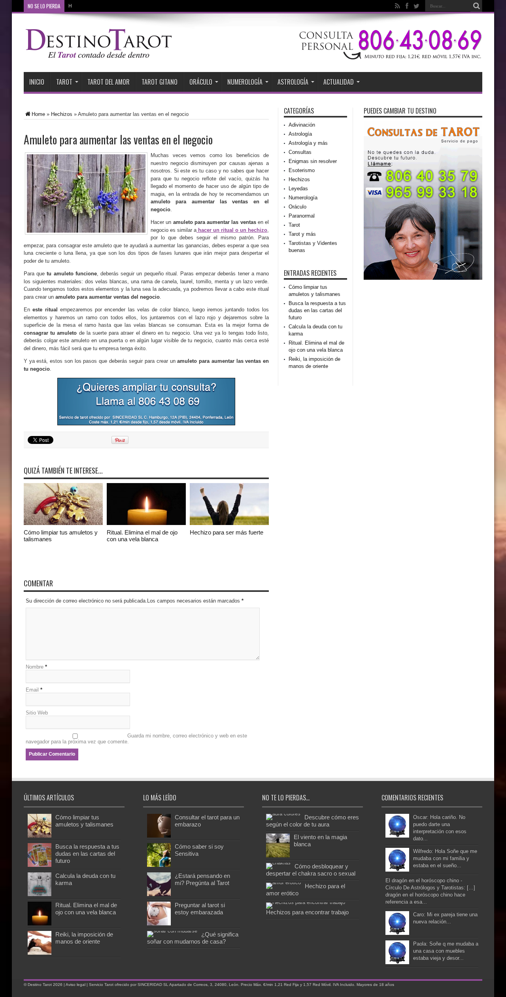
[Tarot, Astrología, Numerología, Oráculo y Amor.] (99, 56)
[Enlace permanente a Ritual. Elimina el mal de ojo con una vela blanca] (146, 523)
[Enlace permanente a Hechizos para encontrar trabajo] (305, 902)
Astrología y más (308, 143)
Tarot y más (302, 234)
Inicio (36, 82)
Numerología (244, 82)
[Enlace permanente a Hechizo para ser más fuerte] (229, 523)
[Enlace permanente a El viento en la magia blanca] (278, 856)
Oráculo (200, 82)
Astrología (293, 82)
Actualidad (338, 82)
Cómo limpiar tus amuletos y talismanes (84, 821)
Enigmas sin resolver (313, 161)
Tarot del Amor (108, 82)
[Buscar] (476, 6)
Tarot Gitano (159, 82)
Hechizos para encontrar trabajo (307, 912)
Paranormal (302, 216)
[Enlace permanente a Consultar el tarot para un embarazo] (159, 836)
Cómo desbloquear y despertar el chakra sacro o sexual (310, 870)
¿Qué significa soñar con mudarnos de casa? (192, 938)
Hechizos (61, 114)
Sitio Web (37, 713)
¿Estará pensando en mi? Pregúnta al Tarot (202, 879)
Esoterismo (302, 170)
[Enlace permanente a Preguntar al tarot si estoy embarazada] (159, 924)
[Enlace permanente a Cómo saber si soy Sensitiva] (159, 865)
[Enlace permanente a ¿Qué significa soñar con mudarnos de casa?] (172, 931)
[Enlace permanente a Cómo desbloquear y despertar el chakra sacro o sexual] (278, 863)
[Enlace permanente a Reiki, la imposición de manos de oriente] (39, 953)
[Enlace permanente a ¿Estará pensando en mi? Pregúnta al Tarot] (159, 894)
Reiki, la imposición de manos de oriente (84, 938)
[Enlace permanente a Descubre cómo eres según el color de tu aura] (283, 814)
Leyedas (298, 188)
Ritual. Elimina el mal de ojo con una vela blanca (142, 535)
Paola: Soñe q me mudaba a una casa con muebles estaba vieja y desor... (445, 951)
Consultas (300, 152)
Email (32, 690)
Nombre (34, 667)
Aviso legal (75, 984)
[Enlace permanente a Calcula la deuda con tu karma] (39, 894)
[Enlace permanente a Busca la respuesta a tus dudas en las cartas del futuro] (39, 865)
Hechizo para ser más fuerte (226, 532)
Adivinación (302, 125)
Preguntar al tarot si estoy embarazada (200, 908)
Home (38, 114)
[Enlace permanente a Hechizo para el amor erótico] (283, 882)
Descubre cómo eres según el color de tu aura (312, 821)
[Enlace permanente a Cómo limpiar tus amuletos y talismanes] (63, 523)
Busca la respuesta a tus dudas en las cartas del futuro (317, 310)
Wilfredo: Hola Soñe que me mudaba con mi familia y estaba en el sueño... (445, 858)
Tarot (64, 82)
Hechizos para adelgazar (95, 6)
